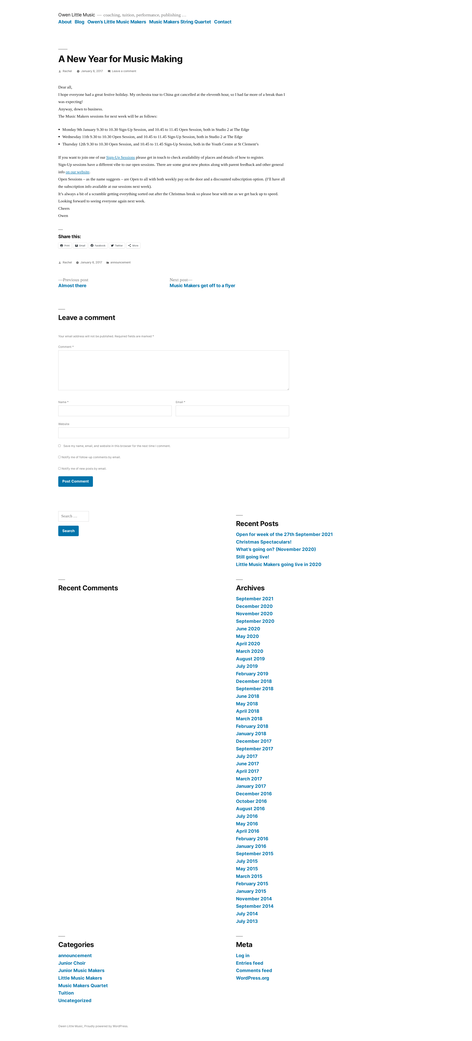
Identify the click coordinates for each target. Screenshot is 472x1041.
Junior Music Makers (81, 970)
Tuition (66, 993)
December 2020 (254, 606)
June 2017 (247, 763)
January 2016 (251, 846)
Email (180, 402)
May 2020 (247, 636)
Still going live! (252, 557)
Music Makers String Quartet (180, 22)
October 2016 (251, 801)
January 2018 (251, 733)
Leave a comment (124, 71)
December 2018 (254, 681)
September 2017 (254, 748)
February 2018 (252, 726)
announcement (120, 262)
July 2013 (247, 921)
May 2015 (247, 868)
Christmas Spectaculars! (263, 542)
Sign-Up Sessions (120, 157)
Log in (242, 955)
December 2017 (254, 741)
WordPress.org (252, 978)
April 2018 (247, 711)
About (65, 22)
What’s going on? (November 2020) (276, 549)
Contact (223, 22)
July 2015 (247, 861)
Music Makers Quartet (83, 985)
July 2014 (247, 913)
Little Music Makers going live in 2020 (278, 564)
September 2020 (255, 621)
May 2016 (247, 823)
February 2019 (252, 673)
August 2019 (250, 658)
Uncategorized (74, 1000)
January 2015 (251, 891)
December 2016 (254, 793)
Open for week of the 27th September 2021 (284, 534)
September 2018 (254, 688)
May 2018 (247, 703)
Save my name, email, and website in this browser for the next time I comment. (117, 446)
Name (63, 402)
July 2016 (247, 816)
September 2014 (255, 906)
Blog (79, 22)
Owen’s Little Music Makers (116, 22)
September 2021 (254, 598)
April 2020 (248, 643)
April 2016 (247, 831)
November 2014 (254, 898)
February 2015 (252, 883)
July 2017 (247, 756)
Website (63, 424)
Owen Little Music (76, 15)
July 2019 (247, 666)
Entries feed (249, 963)
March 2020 (249, 651)
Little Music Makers (80, 978)
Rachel (67, 71)
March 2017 (249, 778)
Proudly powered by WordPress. (106, 1026)
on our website (77, 172)
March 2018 (249, 718)
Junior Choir (72, 963)
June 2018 (247, 696)
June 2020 (248, 628)
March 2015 (249, 876)
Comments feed (254, 970)
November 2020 (254, 613)
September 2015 (254, 853)
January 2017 (251, 786)
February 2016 (252, 838)
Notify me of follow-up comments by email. (91, 457)
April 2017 (247, 771)
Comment (66, 347)
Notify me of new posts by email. (84, 468)
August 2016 (250, 808)
